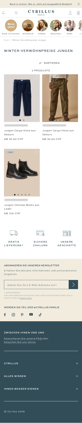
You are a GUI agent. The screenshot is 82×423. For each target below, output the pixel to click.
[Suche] (16, 13)
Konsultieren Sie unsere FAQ (23, 338)
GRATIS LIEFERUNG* (13, 243)
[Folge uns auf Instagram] (13, 314)
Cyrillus (11, 363)
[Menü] (3, 13)
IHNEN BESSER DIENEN (21, 388)
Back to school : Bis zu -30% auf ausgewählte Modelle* (41, 4)
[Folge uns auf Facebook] (5, 315)
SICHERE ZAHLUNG (40, 243)
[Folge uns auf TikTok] (40, 314)
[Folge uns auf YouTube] (31, 314)
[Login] (70, 13)
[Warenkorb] (78, 12)
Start (7, 40)
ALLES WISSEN (15, 376)
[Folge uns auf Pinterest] (22, 314)
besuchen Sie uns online (19, 342)
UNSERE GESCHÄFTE (67, 243)
